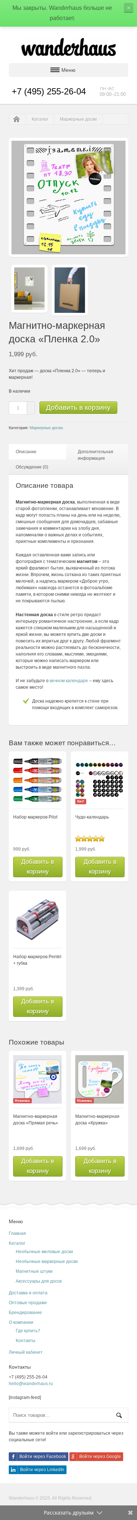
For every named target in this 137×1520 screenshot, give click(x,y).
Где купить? (28, 1330)
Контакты (25, 1340)
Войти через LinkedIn (42, 1469)
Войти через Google (100, 1456)
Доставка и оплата (28, 1292)
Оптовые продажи (28, 1302)
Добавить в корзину (78, 407)
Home (14, 119)
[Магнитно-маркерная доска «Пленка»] (68, 254)
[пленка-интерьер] (29, 290)
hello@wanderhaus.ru (31, 1383)
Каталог (40, 119)
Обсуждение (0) (32, 467)
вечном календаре (69, 680)
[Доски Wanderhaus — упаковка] (70, 292)
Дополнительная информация (95, 455)
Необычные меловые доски (44, 1251)
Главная (17, 1233)
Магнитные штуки (34, 1271)
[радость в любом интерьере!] (68, 47)
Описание (26, 451)
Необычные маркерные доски (47, 1261)
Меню (68, 70)
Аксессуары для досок (39, 1281)
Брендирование (25, 1312)
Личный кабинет (26, 1352)
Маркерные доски (78, 119)
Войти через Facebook (42, 1456)
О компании (21, 1322)
